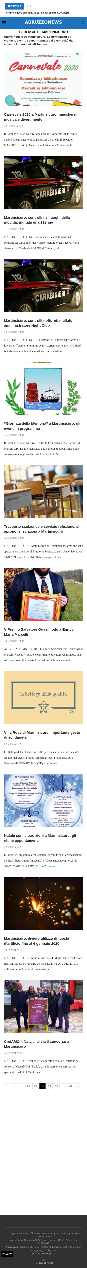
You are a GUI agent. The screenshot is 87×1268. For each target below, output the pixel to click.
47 (70, 1086)
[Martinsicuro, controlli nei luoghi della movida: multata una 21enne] (43, 182)
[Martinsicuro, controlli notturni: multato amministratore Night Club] (43, 285)
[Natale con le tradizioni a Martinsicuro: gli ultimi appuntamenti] (43, 800)
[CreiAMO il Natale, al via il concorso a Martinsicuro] (43, 1006)
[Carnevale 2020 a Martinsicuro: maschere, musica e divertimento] (43, 79)
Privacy (7, 1253)
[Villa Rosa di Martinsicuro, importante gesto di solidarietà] (43, 697)
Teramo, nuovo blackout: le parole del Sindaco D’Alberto (37, 12)
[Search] (83, 23)
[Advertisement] (43, 1153)
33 (56, 1086)
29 (28, 1086)
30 (35, 1086)
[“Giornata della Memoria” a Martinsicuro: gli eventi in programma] (43, 388)
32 (49, 1086)
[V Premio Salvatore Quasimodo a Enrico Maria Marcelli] (43, 594)
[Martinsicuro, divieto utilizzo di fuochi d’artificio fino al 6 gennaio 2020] (43, 903)
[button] (27, 6)
